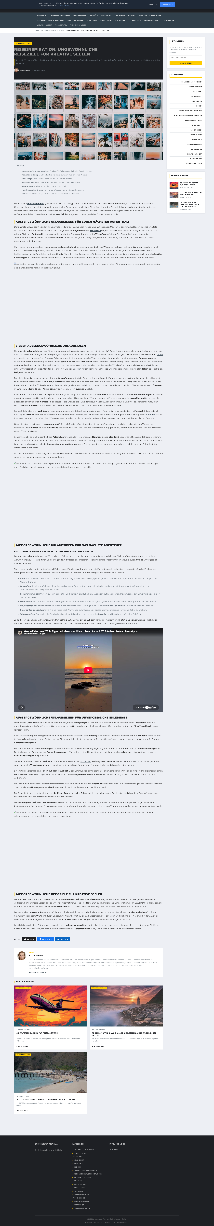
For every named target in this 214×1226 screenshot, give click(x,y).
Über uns (88, 1222)
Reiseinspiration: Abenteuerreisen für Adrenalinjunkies (47, 1100)
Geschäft (94, 15)
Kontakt (114, 1150)
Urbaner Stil (61, 25)
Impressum (98, 1222)
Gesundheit (106, 15)
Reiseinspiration (151, 20)
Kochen (131, 15)
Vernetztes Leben (78, 25)
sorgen (77, 369)
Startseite (41, 15)
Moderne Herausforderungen (50, 20)
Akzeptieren (168, 5)
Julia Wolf (36, 955)
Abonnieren (186, 63)
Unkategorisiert (44, 25)
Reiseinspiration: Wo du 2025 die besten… (191, 194)
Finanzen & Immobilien (60, 15)
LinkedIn (64, 939)
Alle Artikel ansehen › (38, 972)
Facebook (47, 939)
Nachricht (92, 20)
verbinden (150, 414)
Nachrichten (106, 20)
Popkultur (136, 20)
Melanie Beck (22, 1110)
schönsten (85, 761)
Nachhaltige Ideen (75, 20)
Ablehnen (153, 5)
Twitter (30, 939)
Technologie (168, 20)
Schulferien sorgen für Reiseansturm (37, 1033)
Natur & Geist (121, 20)
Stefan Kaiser (22, 1046)
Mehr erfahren (64, 6)
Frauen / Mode (79, 15)
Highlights (120, 15)
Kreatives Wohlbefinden (150, 15)
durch (160, 354)
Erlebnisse (95, 230)
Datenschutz (110, 1222)
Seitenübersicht (123, 1222)
